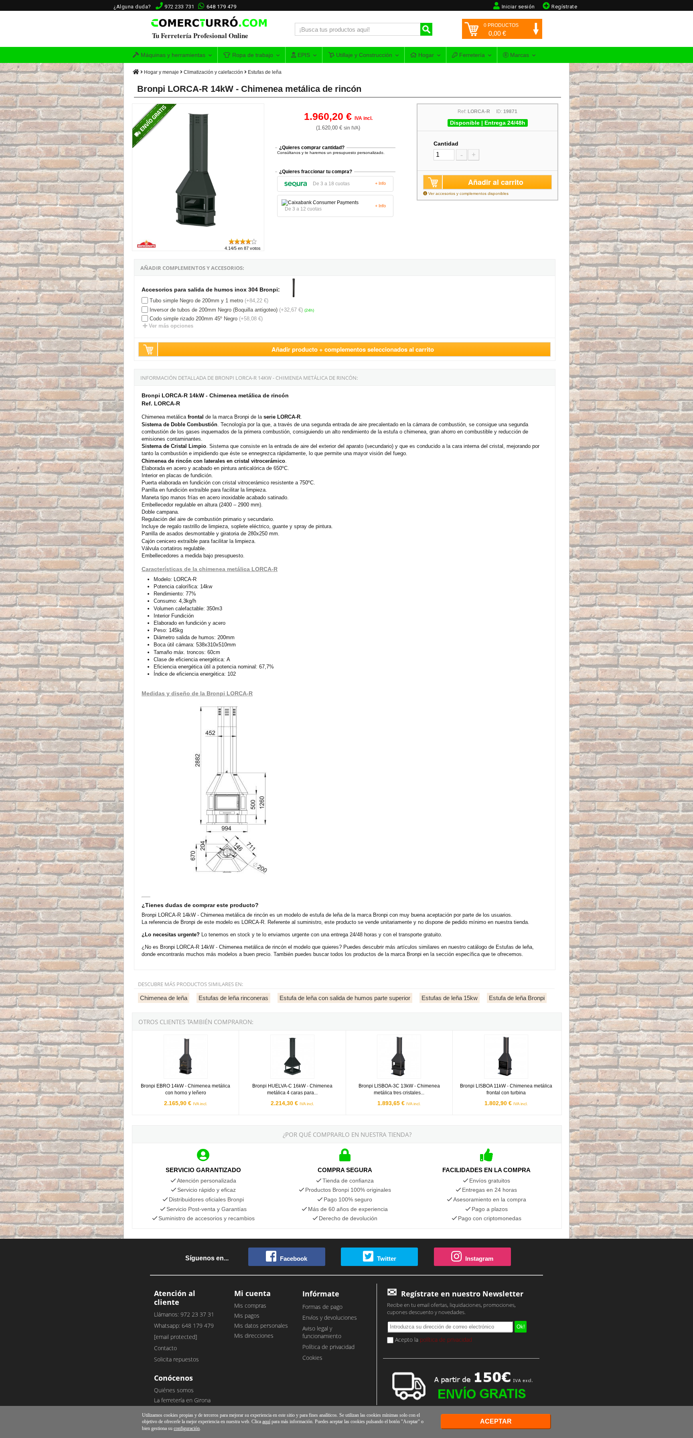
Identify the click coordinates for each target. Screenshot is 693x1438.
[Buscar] (426, 29)
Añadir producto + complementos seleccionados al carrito (353, 349)
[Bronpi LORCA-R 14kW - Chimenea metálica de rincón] (198, 234)
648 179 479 (222, 7)
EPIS (303, 55)
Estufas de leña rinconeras (233, 997)
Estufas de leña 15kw (449, 997)
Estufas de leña (265, 72)
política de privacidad (446, 1339)
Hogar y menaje (161, 72)
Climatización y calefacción (213, 72)
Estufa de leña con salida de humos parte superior (345, 997)
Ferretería (471, 55)
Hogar (425, 55)
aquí (266, 1421)
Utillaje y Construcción (363, 55)
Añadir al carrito (495, 182)
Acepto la (432, 1339)
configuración (187, 1428)
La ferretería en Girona (182, 1400)
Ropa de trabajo (252, 55)
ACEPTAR (496, 1421)
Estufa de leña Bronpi (517, 997)
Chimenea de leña (163, 997)
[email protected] (175, 1337)
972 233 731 (179, 7)
